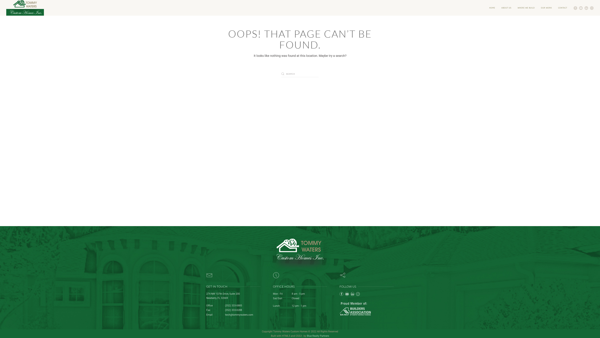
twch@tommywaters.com (239, 314)
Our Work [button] (546, 8)
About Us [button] (506, 8)
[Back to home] (25, 8)
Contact (562, 8)
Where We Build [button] (526, 8)
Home (492, 8)
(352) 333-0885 (233, 305)
